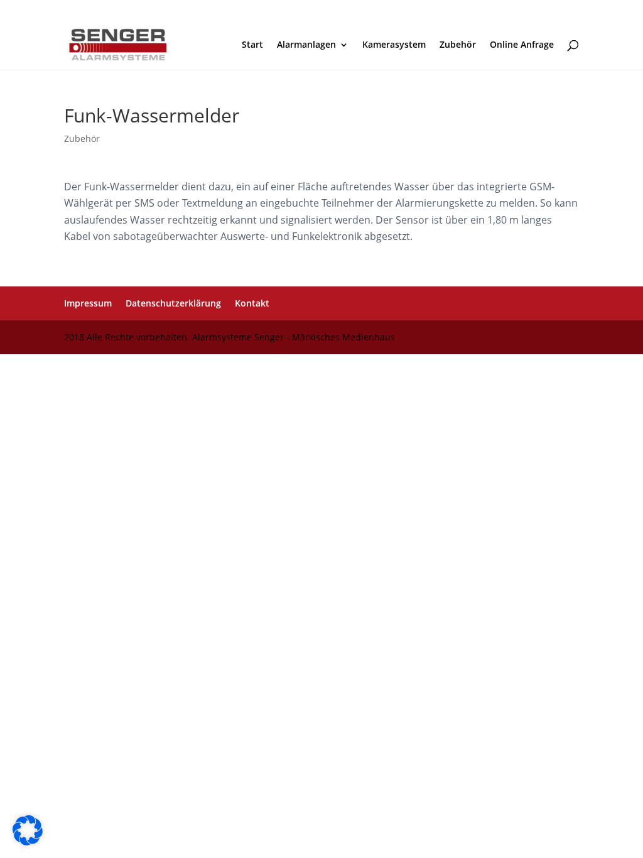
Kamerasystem (394, 45)
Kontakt (252, 303)
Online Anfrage (522, 45)
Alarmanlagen (306, 45)
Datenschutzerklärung (173, 303)
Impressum (88, 303)
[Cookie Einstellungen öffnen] (28, 842)
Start (252, 45)
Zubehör (458, 45)
